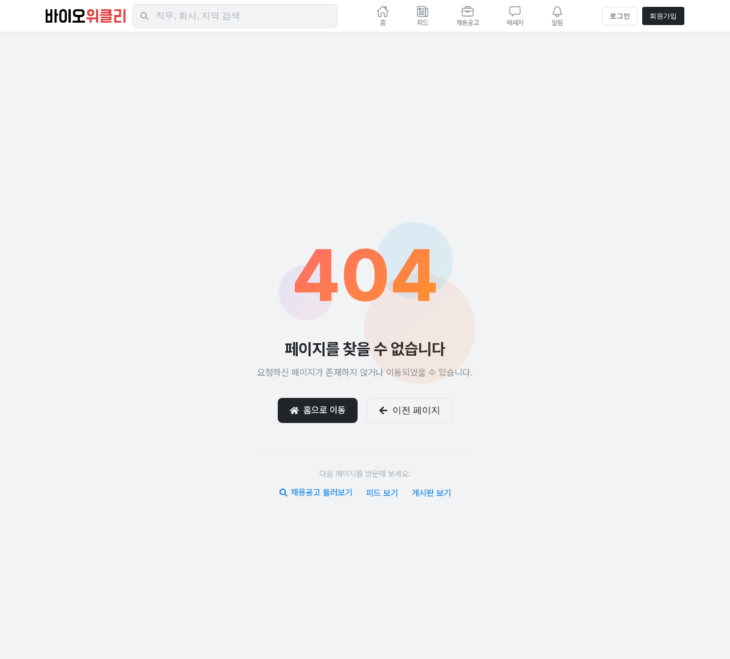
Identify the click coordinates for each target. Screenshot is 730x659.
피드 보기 (382, 493)
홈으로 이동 (324, 410)
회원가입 (663, 16)
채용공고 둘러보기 (321, 492)
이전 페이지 (416, 410)
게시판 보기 (431, 493)
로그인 (620, 16)
